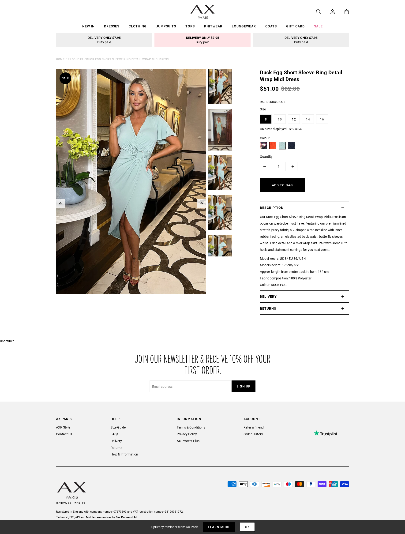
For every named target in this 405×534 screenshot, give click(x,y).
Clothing (138, 26)
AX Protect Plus (188, 441)
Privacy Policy (187, 434)
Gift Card (295, 26)
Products (75, 59)
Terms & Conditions (191, 427)
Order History (253, 434)
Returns (116, 447)
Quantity (266, 156)
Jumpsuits (166, 26)
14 (308, 119)
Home (60, 59)
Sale (318, 26)
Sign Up (243, 386)
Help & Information (124, 454)
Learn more (219, 527)
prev (60, 203)
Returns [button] (268, 308)
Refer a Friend (254, 427)
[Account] (328, 12)
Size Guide (295, 129)
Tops (190, 26)
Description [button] (272, 207)
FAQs (114, 434)
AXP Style (63, 427)
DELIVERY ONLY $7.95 (104, 39)
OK (247, 527)
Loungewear (244, 26)
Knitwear (213, 26)
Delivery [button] (268, 296)
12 (294, 119)
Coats (271, 26)
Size (263, 109)
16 (322, 119)
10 (280, 119)
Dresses (111, 26)
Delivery (116, 441)
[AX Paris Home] (203, 12)
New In (88, 26)
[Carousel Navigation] (131, 203)
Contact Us (64, 434)
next (201, 203)
